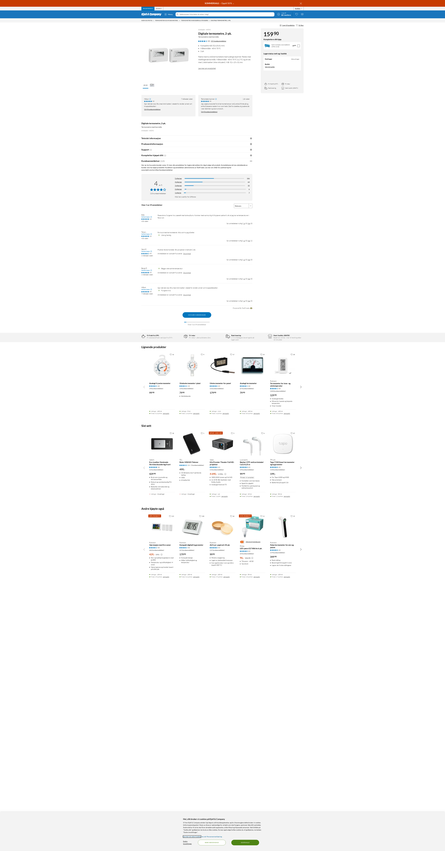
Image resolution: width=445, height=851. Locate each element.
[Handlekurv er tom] (302, 14)
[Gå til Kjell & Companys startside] (152, 14)
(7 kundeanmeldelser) (197, 465)
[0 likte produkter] (296, 14)
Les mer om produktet (207, 68)
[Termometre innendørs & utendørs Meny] (210, 20)
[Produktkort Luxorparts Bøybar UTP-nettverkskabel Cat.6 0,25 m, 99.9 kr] (252, 444)
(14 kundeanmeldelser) (187, 388)
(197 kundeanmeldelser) (217, 550)
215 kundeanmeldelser (218, 41)
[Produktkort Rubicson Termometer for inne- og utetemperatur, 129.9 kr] (283, 365)
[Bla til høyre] (301, 387)
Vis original (187, 254)
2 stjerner (178, 189)
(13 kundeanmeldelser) (217, 470)
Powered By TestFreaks (241, 308)
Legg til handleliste (288, 25)
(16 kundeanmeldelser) (217, 388)
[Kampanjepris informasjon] (225, 474)
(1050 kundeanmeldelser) (278, 391)
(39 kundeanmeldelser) (247, 470)
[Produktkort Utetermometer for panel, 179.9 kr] (222, 365)
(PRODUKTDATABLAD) (253, 542)
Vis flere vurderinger (197, 315)
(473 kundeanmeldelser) (187, 550)
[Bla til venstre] (144, 387)
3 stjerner (178, 186)
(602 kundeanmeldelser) (156, 550)
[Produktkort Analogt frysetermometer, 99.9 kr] (162, 365)
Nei (249, 223)
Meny (170, 14)
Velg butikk (166, 413)
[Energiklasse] (242, 542)
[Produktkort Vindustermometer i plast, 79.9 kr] (192, 365)
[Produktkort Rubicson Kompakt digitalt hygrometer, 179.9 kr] (192, 527)
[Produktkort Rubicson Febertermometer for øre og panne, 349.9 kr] (283, 527)
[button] (145, 85)
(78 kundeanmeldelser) (156, 388)
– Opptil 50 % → (220, 3)
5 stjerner (178, 178)
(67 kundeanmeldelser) (247, 388)
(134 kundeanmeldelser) (277, 470)
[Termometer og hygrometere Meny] (179, 20)
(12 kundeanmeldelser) (156, 470)
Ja (244, 223)
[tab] (147, 8)
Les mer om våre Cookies (192, 837)
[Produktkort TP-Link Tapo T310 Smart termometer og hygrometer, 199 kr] (283, 444)
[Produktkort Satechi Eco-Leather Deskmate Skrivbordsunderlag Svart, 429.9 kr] (162, 444)
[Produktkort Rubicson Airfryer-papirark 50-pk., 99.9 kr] (222, 527)
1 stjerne (178, 193)
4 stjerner (178, 182)
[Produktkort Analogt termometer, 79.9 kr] (252, 365)
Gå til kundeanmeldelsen (152, 109)
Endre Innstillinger (187, 842)
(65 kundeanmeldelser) (247, 554)
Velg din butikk (270, 67)
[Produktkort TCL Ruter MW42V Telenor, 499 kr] (192, 444)
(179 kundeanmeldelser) (277, 553)
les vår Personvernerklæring (212, 837)
